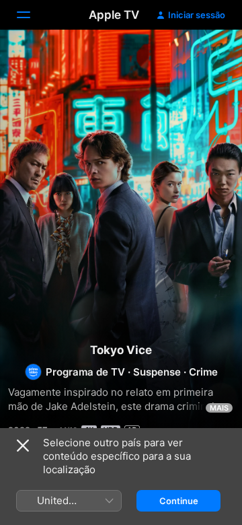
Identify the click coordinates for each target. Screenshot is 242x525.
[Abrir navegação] (31, 15)
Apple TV (114, 15)
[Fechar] (23, 446)
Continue (178, 500)
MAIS (219, 408)
